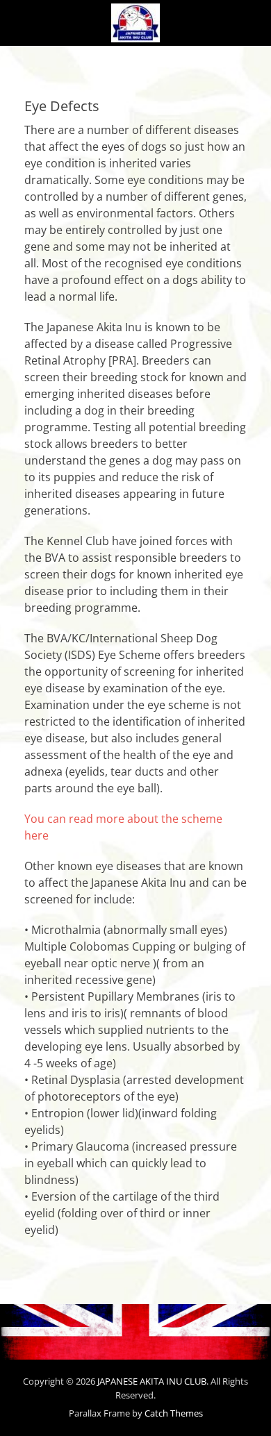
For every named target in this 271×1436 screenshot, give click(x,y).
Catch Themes (174, 1413)
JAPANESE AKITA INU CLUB (151, 1381)
